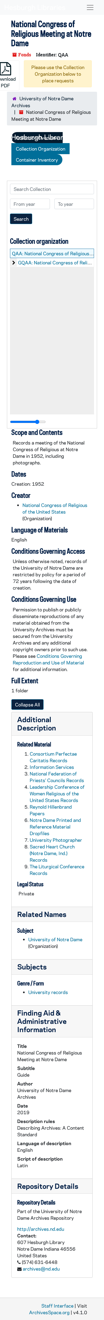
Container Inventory (37, 160)
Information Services (52, 767)
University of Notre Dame (55, 939)
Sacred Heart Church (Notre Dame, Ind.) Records (52, 853)
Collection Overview (37, 138)
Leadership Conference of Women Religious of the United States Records (57, 793)
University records (48, 992)
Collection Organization (40, 149)
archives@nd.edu (41, 1269)
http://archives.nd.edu (40, 1229)
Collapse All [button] (27, 704)
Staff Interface (57, 1306)
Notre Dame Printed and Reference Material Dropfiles (55, 826)
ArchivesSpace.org (49, 1312)
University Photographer (56, 840)
